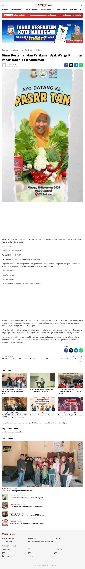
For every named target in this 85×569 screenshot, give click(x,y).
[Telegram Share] (76, 65)
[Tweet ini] (71, 65)
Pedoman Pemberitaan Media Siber (40, 541)
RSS (31, 556)
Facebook (7, 550)
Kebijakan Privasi (8, 538)
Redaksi (57, 538)
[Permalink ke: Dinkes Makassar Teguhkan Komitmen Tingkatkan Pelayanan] (42, 404)
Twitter (32, 550)
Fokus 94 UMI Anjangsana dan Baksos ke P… (18, 491)
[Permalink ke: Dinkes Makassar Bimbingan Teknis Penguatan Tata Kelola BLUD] (42, 380)
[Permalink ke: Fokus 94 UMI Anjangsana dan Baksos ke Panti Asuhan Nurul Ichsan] (14, 380)
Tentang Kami (7, 541)
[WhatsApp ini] (81, 65)
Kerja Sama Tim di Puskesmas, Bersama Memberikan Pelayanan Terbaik (69, 391)
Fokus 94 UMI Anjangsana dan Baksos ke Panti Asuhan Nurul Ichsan (12, 391)
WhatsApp (59, 550)
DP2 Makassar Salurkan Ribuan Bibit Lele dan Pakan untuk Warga (64, 358)
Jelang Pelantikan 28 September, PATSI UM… (27, 515)
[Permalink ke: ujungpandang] (4, 65)
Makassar (5, 489)
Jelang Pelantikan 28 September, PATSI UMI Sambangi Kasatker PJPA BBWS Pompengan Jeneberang (14, 415)
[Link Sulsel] (42, 5)
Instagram (7, 553)
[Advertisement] (42, 221)
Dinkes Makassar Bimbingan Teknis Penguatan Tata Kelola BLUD (42, 390)
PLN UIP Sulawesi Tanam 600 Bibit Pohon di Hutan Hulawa (20, 357)
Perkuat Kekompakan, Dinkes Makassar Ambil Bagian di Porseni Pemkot (70, 415)
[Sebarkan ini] (66, 65)
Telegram (7, 556)
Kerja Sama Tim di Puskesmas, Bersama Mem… (27, 506)
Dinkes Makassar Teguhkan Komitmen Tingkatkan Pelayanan (42, 414)
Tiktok (58, 553)
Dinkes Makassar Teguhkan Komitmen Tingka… (27, 524)
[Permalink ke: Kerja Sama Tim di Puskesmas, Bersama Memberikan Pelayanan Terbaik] (70, 380)
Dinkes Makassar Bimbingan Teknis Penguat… (27, 498)
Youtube (32, 553)
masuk (11, 432)
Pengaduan (32, 538)
